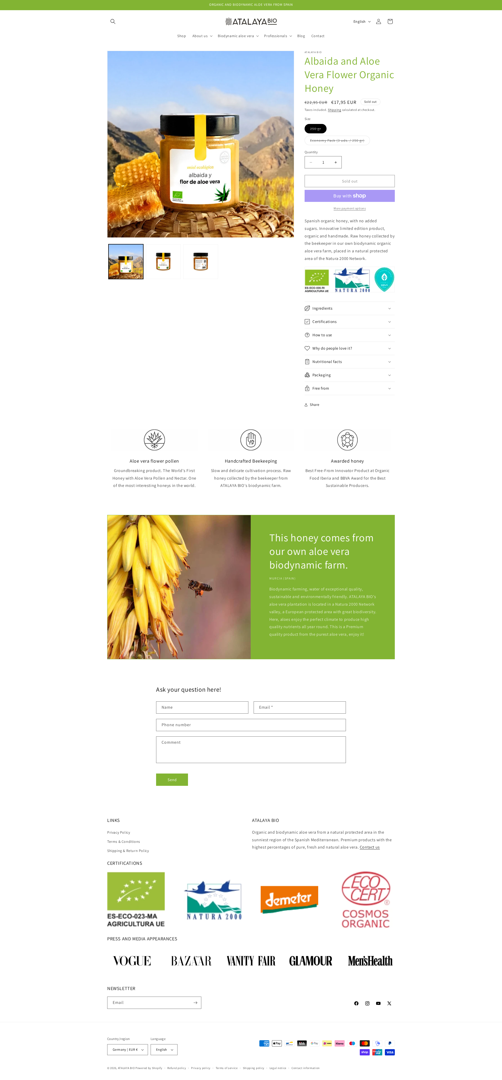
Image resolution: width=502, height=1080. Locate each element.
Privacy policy (200, 1068)
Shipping (334, 110)
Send (172, 779)
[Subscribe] (195, 1003)
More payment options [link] (350, 208)
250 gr (318, 129)
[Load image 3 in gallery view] (200, 261)
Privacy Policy (118, 832)
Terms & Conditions (123, 841)
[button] (113, 21)
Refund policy (176, 1068)
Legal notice (278, 1068)
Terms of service (227, 1068)
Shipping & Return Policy (128, 850)
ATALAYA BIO (126, 1068)
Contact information (306, 1068)
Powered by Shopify (148, 1068)
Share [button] (315, 404)
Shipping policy (254, 1068)
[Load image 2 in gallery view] (163, 261)
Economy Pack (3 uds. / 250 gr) (340, 141)
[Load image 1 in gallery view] (126, 261)
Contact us (370, 847)
